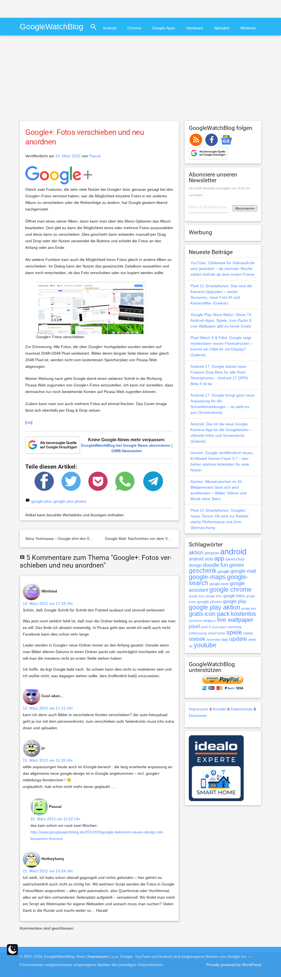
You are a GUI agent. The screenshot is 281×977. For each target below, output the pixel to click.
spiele (234, 632)
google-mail (243, 571)
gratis (196, 613)
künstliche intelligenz (202, 620)
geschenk (203, 570)
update (238, 639)
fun (224, 565)
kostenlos (243, 613)
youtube (205, 645)
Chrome (134, 28)
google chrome (230, 589)
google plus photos (70, 501)
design (195, 565)
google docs (197, 596)
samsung (234, 627)
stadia (248, 633)
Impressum (198, 709)
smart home (216, 633)
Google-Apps (163, 28)
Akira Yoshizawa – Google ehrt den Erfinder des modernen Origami (83, 538)
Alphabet (221, 28)
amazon (211, 553)
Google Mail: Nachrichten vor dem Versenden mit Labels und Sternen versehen (174, 538)
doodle (211, 565)
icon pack (217, 613)
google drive (214, 596)
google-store (219, 584)
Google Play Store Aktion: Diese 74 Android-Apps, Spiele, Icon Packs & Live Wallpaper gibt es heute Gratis (221, 320)
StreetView (213, 639)
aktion (196, 552)
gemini (236, 565)
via (28, 422)
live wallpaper (235, 619)
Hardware (194, 28)
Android (109, 28)
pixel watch (219, 627)
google (223, 571)
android (233, 551)
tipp (225, 639)
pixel (194, 626)
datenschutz (235, 559)
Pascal (95, 156)
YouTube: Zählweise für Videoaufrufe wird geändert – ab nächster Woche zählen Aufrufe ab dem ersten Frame (222, 269)
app (219, 558)
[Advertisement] (64, 8)
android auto (201, 558)
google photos (209, 601)
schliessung (198, 633)
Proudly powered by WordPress (233, 964)
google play (234, 601)
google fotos (234, 595)
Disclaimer (198, 715)
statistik (197, 639)
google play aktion (214, 607)
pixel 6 (206, 627)
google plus (41, 501)
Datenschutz (241, 709)
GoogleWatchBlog (51, 26)
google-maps (207, 576)
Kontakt (219, 709)
